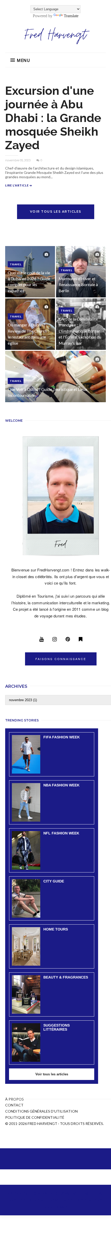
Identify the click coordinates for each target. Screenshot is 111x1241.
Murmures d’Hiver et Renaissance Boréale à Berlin (78, 284)
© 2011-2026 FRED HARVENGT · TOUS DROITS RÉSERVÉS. (54, 1123)
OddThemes (55, 1207)
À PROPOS (14, 1099)
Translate (71, 16)
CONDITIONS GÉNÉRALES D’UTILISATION (41, 1111)
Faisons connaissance (60, 659)
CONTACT (14, 1105)
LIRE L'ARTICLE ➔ (18, 185)
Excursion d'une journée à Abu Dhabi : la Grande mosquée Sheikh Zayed (53, 118)
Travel (15, 264)
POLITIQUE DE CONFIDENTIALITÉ (34, 1117)
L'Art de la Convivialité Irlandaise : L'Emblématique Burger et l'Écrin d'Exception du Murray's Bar (80, 330)
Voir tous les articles (55, 211)
